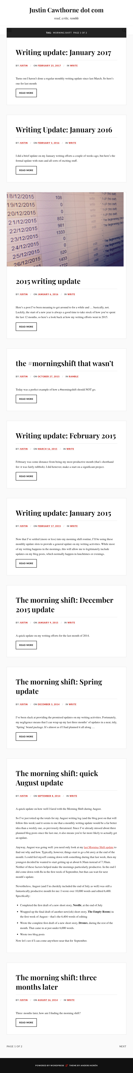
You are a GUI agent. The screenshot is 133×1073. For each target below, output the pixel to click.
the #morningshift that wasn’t (65, 363)
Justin (24, 65)
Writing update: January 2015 (63, 512)
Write (74, 65)
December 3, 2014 (49, 704)
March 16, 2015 (47, 449)
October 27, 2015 (49, 376)
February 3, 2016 (49, 143)
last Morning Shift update (99, 847)
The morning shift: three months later (56, 981)
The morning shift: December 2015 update (64, 604)
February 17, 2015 (49, 526)
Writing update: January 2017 (63, 52)
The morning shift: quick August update (57, 777)
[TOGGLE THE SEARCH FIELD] (123, 30)
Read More (26, 93)
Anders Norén (89, 1065)
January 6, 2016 (48, 294)
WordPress (57, 1065)
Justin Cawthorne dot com (66, 10)
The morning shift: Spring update (59, 686)
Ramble (74, 376)
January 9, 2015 (48, 622)
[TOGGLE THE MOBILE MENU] (9, 30)
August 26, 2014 (48, 1000)
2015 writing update (48, 281)
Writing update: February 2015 (66, 435)
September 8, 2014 (49, 796)
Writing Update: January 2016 (64, 129)
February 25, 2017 (49, 65)
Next (122, 1046)
